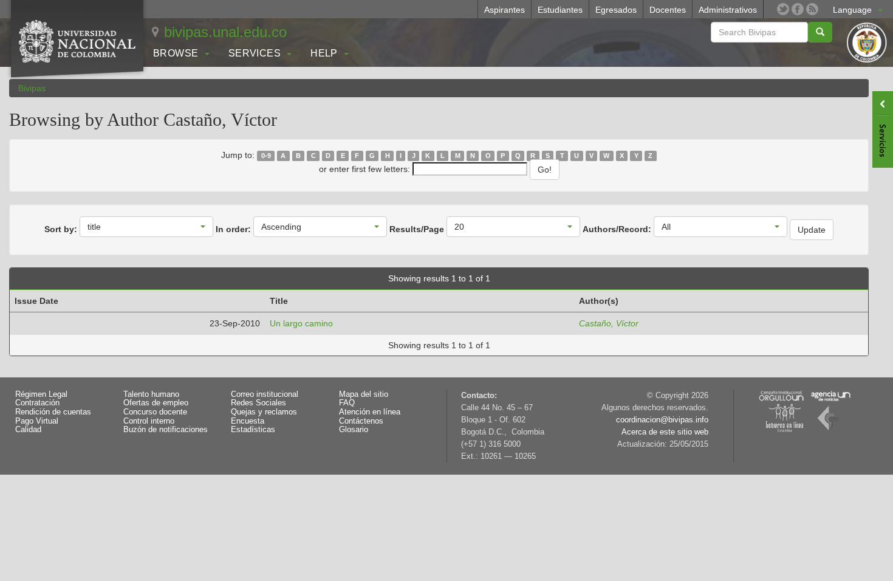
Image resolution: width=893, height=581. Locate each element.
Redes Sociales (258, 403)
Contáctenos (361, 421)
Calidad (28, 429)
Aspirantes (504, 10)
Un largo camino (301, 323)
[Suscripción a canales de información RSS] (812, 9)
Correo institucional (264, 394)
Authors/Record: (617, 229)
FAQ (347, 403)
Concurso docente (155, 412)
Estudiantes (560, 10)
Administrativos (728, 10)
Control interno (148, 421)
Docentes (667, 10)
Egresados (616, 10)
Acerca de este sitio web (664, 432)
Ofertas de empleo (155, 403)
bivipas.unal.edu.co (225, 32)
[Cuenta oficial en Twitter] (783, 9)
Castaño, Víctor (608, 323)
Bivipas (32, 88)
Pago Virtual (36, 421)
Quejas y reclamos (264, 412)
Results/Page (416, 229)
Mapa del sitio (363, 394)
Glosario (353, 429)
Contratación (37, 403)
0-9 (266, 155)
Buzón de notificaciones (165, 429)
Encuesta (247, 421)
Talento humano (151, 394)
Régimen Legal (41, 394)
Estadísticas (253, 429)
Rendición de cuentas (53, 412)
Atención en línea (369, 412)
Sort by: (60, 229)
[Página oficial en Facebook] (798, 9)
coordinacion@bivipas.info (662, 420)
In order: (233, 229)
